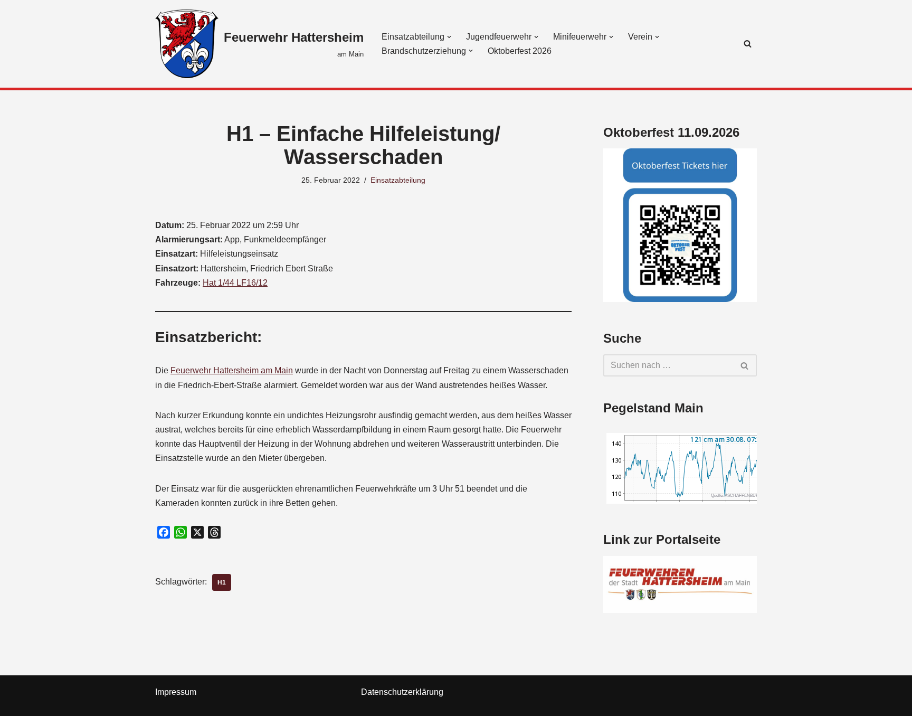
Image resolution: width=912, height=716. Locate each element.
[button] (449, 37)
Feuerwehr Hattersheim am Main (231, 370)
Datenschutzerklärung (402, 691)
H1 (221, 582)
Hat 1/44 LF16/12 (235, 282)
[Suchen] (748, 44)
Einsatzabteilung (397, 180)
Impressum (175, 691)
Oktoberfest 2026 (520, 50)
